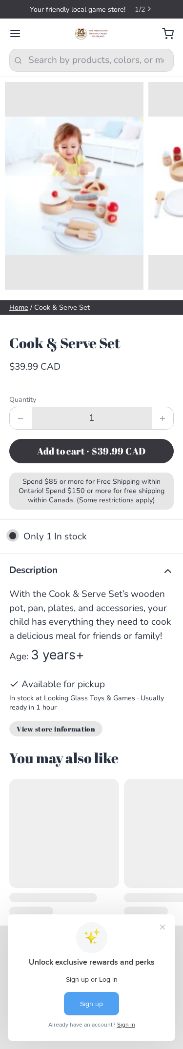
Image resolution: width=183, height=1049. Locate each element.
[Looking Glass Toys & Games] (91, 34)
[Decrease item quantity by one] (21, 418)
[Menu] (19, 33)
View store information (56, 728)
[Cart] (163, 33)
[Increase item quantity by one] (163, 418)
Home (18, 307)
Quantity (22, 399)
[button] (91, 451)
